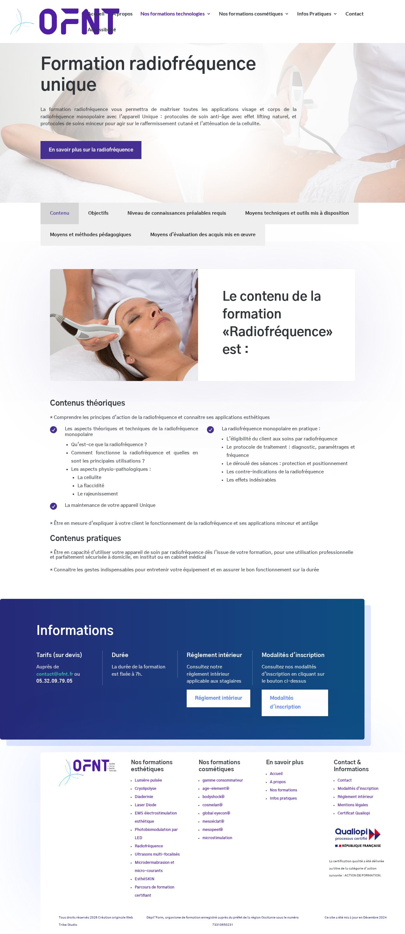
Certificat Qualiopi (354, 813)
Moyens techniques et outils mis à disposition (297, 213)
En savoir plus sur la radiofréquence (91, 149)
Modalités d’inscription (358, 788)
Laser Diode (145, 805)
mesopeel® (212, 830)
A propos (122, 13)
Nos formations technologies (172, 13)
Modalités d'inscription (285, 702)
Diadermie (144, 797)
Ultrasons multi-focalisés (157, 854)
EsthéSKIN (144, 879)
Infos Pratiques (314, 13)
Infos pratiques (283, 798)
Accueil (96, 13)
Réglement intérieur (218, 698)
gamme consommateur (222, 780)
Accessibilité (102, 29)
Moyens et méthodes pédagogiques (90, 234)
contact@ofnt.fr (54, 674)
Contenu (59, 213)
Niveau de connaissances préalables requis (177, 213)
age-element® (215, 788)
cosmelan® (212, 805)
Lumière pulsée (148, 780)
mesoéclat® (213, 821)
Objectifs (98, 213)
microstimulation (217, 838)
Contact (355, 13)
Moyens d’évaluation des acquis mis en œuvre (203, 234)
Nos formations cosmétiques (251, 13)
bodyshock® (213, 797)
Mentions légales (353, 805)
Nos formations (283, 790)
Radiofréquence (149, 846)
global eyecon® (216, 813)
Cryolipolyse (145, 788)
